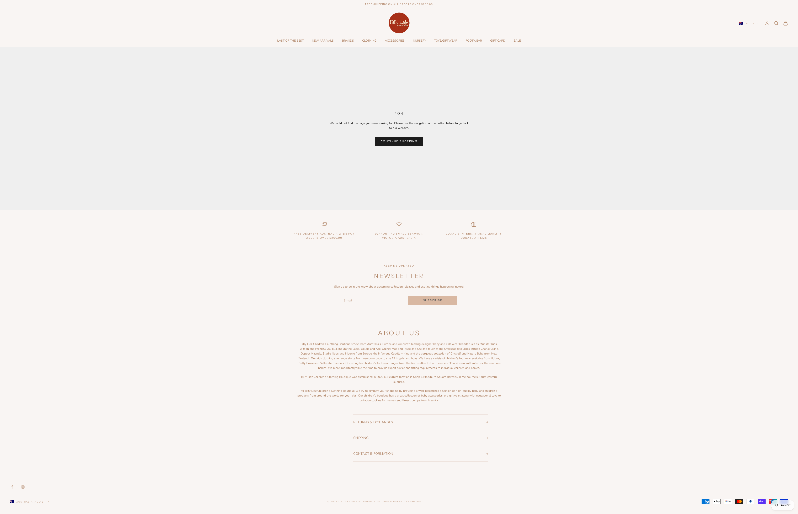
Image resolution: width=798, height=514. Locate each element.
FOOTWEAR (474, 41)
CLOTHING (369, 41)
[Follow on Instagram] (23, 487)
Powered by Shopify (406, 501)
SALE (517, 41)
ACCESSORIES (395, 41)
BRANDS (348, 41)
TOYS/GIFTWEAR (445, 41)
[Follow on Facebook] (12, 487)
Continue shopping (399, 141)
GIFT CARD (497, 41)
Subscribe (432, 300)
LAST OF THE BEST (290, 41)
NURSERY (419, 41)
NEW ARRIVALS (323, 41)
